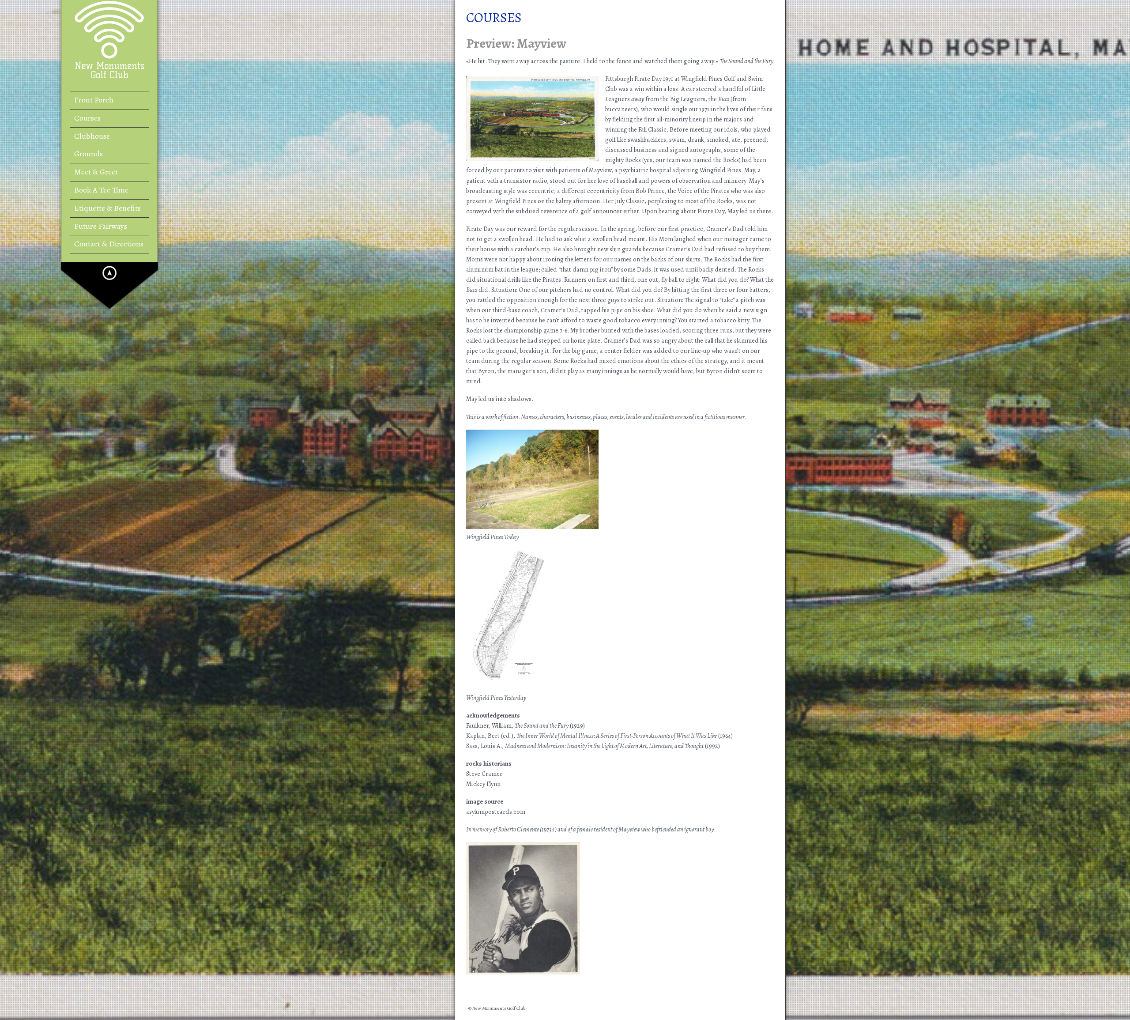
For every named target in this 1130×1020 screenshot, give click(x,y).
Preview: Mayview (516, 43)
